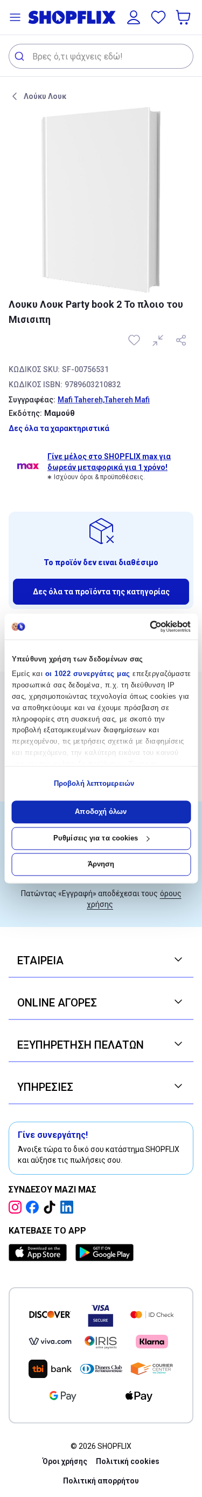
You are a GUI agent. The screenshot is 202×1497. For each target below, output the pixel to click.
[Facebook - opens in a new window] (34, 1207)
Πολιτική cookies (127, 1461)
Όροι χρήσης (65, 1461)
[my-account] (134, 17)
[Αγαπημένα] (158, 17)
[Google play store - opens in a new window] (104, 1253)
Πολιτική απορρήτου (101, 1480)
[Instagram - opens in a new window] (17, 1207)
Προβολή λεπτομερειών (94, 783)
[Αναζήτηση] (20, 56)
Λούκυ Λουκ (45, 96)
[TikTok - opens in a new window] (51, 1207)
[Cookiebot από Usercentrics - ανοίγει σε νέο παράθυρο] (145, 626)
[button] (15, 17)
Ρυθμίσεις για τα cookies (95, 838)
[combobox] (101, 56)
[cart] (184, 17)
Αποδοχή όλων (101, 812)
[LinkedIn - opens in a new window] (69, 1207)
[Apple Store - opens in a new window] (40, 1253)
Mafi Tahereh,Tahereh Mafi (104, 399)
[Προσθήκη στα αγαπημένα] (135, 340)
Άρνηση (101, 864)
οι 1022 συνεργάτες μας (87, 674)
